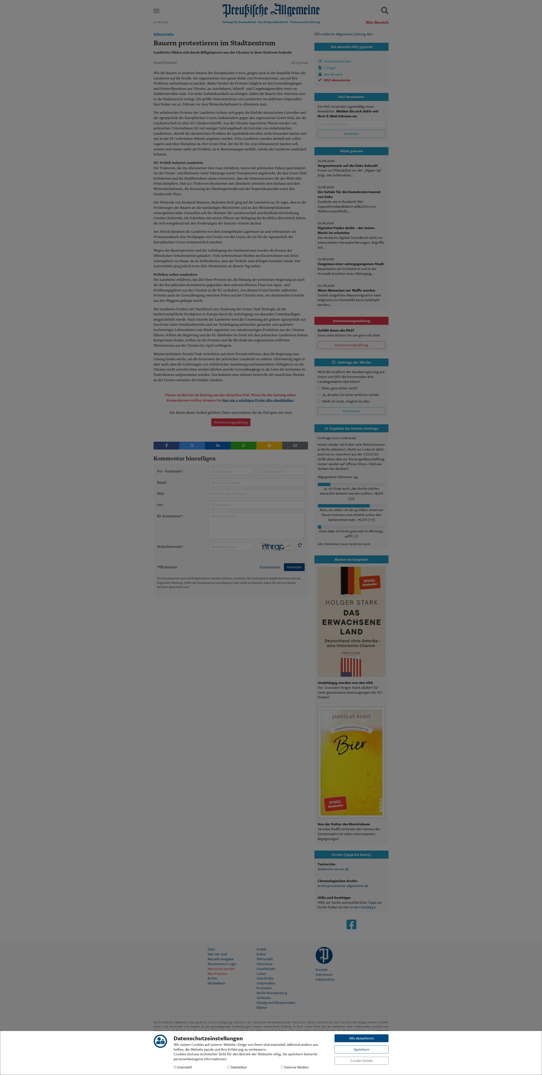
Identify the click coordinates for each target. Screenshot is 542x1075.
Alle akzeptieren (361, 1038)
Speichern (361, 1049)
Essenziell (184, 1067)
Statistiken (238, 1067)
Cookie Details (361, 1060)
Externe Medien (296, 1067)
